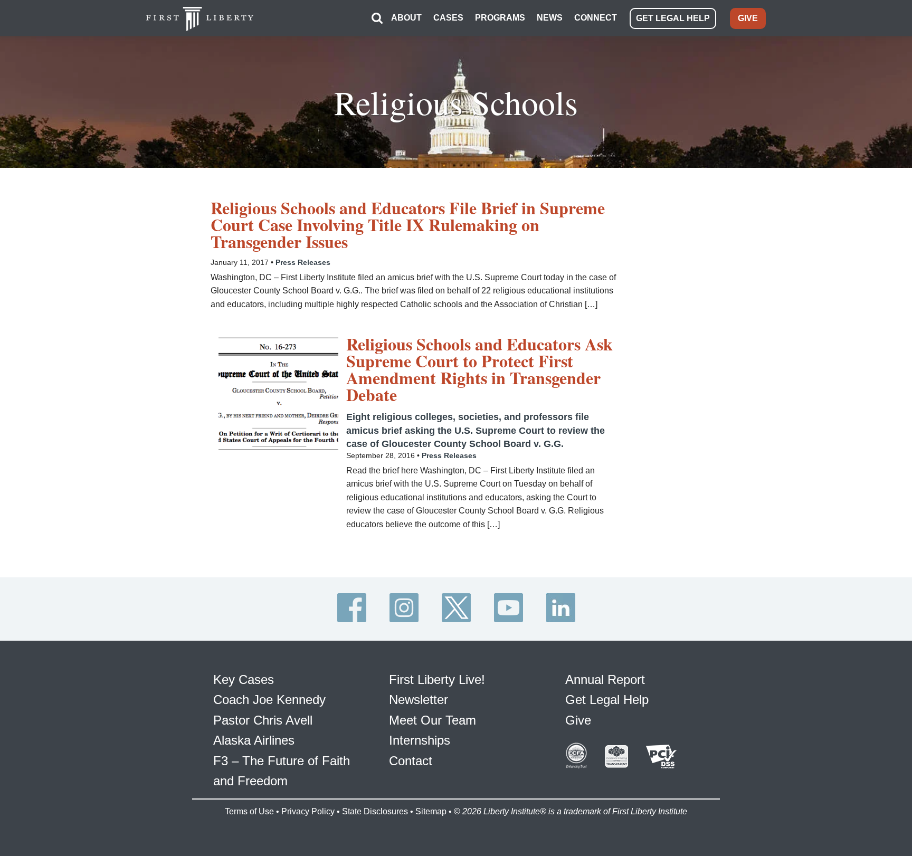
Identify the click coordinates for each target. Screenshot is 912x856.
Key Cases (243, 679)
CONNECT (595, 17)
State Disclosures (375, 811)
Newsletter (418, 699)
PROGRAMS (500, 17)
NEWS (550, 17)
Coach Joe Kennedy (269, 699)
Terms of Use (249, 811)
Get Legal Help (607, 699)
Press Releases (303, 262)
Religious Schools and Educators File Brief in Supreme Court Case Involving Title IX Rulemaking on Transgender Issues (408, 224)
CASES (448, 17)
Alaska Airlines (253, 740)
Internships (419, 740)
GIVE (748, 18)
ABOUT (406, 17)
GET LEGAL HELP (673, 18)
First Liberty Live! (437, 679)
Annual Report (605, 679)
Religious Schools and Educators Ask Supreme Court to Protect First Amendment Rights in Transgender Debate (479, 369)
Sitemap (430, 811)
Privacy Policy (308, 811)
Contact (410, 761)
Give (578, 720)
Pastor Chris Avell (262, 720)
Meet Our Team (432, 720)
